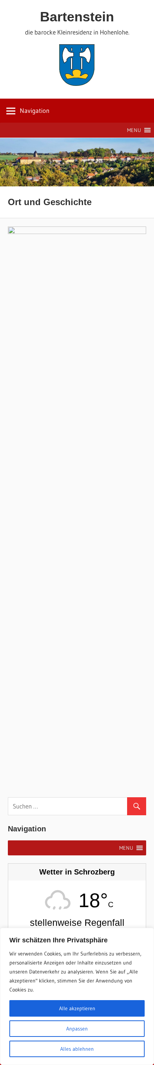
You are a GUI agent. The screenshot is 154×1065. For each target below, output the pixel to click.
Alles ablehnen (77, 1049)
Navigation (34, 110)
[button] (134, 130)
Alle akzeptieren (77, 1008)
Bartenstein (77, 16)
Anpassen (77, 1028)
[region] (77, 996)
